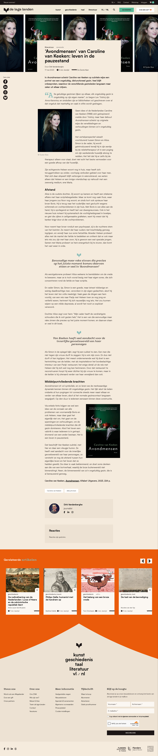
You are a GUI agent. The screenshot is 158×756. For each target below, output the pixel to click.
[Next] (149, 561)
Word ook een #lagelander (14, 694)
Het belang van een (96, 598)
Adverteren (85, 701)
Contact (126, 2)
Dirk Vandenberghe (56, 67)
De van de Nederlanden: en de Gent (22, 601)
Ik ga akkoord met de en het (129, 716)
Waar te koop (86, 694)
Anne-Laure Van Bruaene (16, 608)
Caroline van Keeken (54, 491)
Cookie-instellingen (62, 711)
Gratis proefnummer (88, 704)
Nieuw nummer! (9, 2)
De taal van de (134, 597)
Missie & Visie (35, 701)
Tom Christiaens (88, 611)
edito (98, 594)
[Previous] (142, 561)
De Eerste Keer (83, 70)
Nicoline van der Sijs (128, 608)
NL (113, 2)
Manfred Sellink (51, 611)
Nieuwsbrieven (60, 697)
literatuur (79, 669)
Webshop (135, 2)
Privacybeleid (60, 708)
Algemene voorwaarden (64, 704)
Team (37, 704)
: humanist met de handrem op (59, 598)
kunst (79, 654)
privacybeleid (145, 716)
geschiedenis (79, 659)
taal (79, 664)
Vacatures (33, 711)
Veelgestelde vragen (63, 694)
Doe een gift (144, 10)
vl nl (79, 673)
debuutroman (71, 491)
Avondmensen (72, 480)
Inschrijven (131, 733)
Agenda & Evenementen (64, 701)
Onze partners (9, 701)
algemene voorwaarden (129, 716)
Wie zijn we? (34, 697)
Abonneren (126, 10)
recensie (60, 47)
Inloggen (144, 2)
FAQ (119, 2)
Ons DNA (33, 694)
